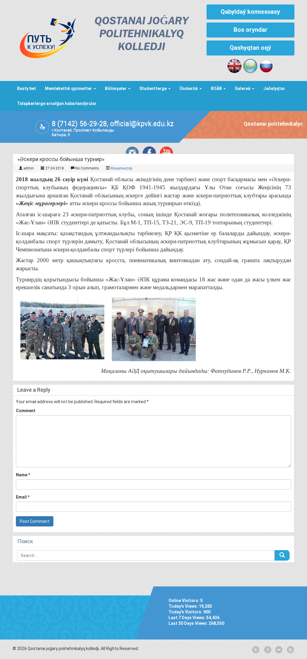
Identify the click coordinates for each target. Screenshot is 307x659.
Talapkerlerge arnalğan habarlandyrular (57, 103)
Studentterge (153, 88)
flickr (278, 650)
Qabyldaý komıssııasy (250, 11)
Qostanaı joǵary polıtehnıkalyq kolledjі (141, 34)
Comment (25, 410)
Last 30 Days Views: (188, 623)
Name (23, 474)
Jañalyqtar (274, 88)
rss (289, 650)
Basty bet (26, 88)
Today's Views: (183, 606)
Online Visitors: (184, 600)
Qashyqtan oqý (250, 47)
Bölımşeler (116, 88)
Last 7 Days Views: (187, 618)
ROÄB (217, 88)
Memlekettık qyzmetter (69, 88)
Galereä (243, 88)
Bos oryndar (250, 29)
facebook (267, 650)
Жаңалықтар (121, 168)
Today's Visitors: (185, 612)
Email (22, 497)
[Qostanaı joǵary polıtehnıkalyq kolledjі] (44, 36)
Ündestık (189, 88)
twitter (255, 650)
